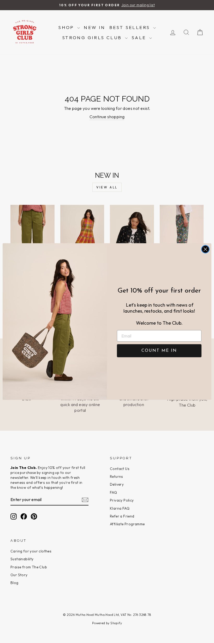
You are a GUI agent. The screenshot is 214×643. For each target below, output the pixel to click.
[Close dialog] (205, 249)
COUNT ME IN (159, 351)
